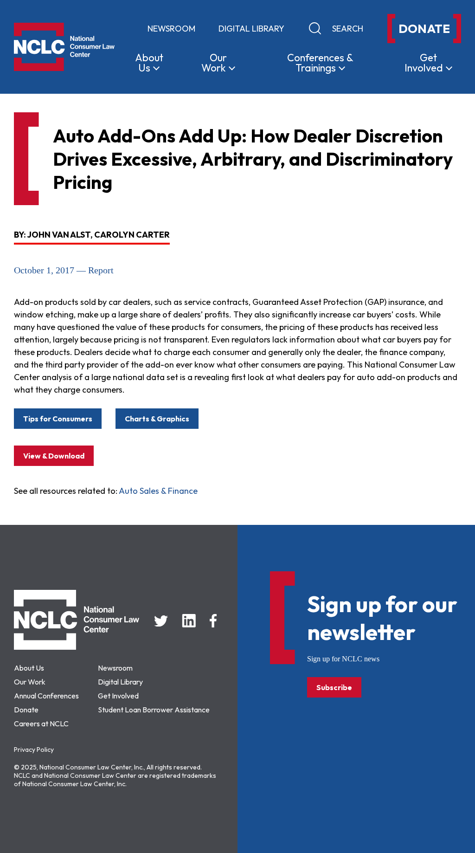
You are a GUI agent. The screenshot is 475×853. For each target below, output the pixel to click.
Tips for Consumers (57, 418)
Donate (26, 709)
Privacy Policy (34, 749)
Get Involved (118, 695)
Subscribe (334, 687)
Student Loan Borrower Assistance (154, 709)
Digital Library (251, 28)
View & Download (53, 455)
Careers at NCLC (41, 723)
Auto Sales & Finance (158, 490)
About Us (29, 667)
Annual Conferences (46, 695)
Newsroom (171, 28)
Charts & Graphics (157, 418)
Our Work (29, 681)
